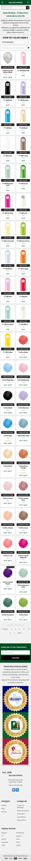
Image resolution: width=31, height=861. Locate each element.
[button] (28, 48)
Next (19, 633)
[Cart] (28, 2)
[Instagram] (17, 789)
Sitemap (4, 812)
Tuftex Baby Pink (23, 380)
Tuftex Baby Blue (8, 380)
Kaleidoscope (20, 833)
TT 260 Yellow (8, 352)
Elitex (18, 839)
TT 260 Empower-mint (8, 184)
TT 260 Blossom (23, 100)
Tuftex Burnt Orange (23, 467)
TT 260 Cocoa (23, 156)
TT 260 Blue (8, 128)
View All (18, 845)
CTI (3, 836)
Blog (3, 808)
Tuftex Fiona (23, 615)
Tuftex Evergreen (8, 615)
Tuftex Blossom (23, 408)
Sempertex (5, 842)
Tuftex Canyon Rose (23, 499)
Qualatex (19, 836)
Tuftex (3, 845)
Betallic (4, 839)
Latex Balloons (21, 817)
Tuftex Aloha (23, 352)
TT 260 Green (23, 184)
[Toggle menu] (2, 2)
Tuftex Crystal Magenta (23, 556)
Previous (5, 629)
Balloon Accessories (23, 810)
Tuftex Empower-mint (23, 586)
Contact (4, 805)
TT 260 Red (23, 297)
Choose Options (8, 67)
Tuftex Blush (7, 466)
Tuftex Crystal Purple (8, 583)
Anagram (4, 833)
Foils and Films (21, 820)
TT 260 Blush (23, 128)
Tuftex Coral (7, 556)
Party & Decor (21, 814)
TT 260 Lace (23, 213)
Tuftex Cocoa (23, 528)
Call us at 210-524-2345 (15, 785)
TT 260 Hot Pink (7, 213)
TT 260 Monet (7, 269)
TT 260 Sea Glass (8, 324)
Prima (18, 842)
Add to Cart (23, 67)
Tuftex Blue (8, 436)
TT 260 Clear (7, 156)
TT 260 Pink (8, 297)
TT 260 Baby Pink (23, 71)
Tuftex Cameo (8, 498)
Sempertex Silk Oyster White (7, 71)
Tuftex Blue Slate (23, 436)
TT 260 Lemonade (8, 241)
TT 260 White (23, 324)
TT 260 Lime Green (23, 241)
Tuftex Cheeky (8, 528)
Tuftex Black (7, 408)
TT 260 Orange (23, 269)
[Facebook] (13, 789)
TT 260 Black (7, 100)
